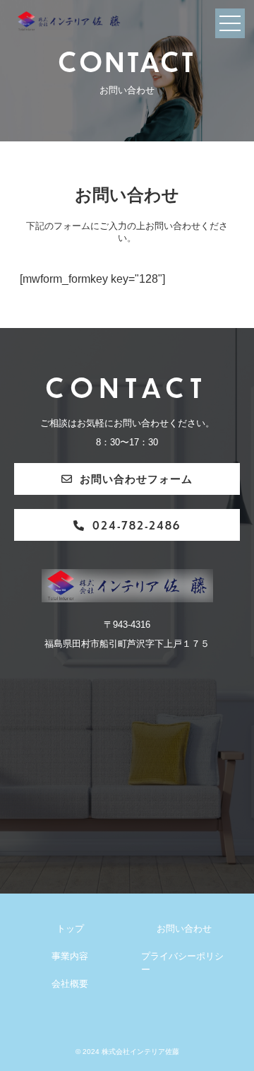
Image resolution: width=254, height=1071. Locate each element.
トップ (70, 929)
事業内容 (70, 956)
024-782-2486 (136, 525)
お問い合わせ (184, 929)
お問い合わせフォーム (136, 478)
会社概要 (70, 984)
